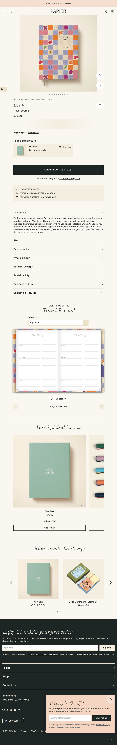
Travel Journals (47, 99)
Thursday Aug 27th (70, 178)
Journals (35, 99)
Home (16, 99)
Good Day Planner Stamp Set (83, 602)
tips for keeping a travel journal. (28, 232)
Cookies (45, 731)
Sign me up (101, 718)
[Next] (110, 582)
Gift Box (38, 602)
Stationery (25, 99)
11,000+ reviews (21, 700)
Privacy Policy (53, 654)
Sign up (107, 648)
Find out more (49, 521)
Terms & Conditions (38, 654)
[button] (111, 699)
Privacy (24, 731)
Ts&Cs (34, 731)
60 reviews (33, 132)
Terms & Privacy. (103, 724)
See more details (37, 150)
